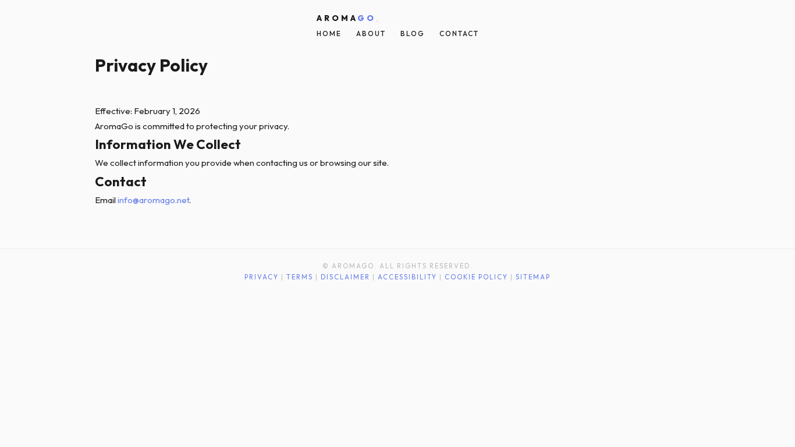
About (371, 33)
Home (329, 33)
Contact (459, 33)
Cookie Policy (476, 277)
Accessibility (407, 277)
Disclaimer (345, 277)
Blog (412, 33)
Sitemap (533, 277)
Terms (299, 277)
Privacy (261, 277)
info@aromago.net (153, 199)
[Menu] (377, 21)
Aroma (346, 18)
